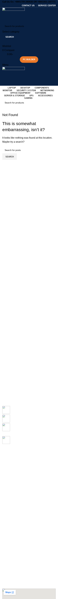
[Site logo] (13, 15)
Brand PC (7, 516)
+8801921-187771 (46, 1)
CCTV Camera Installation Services (19, 543)
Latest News (8, 586)
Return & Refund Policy (13, 575)
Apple (5, 463)
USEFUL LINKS (10, 554)
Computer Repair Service (14, 532)
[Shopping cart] (3, 83)
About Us (6, 559)
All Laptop (7, 453)
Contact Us (7, 570)
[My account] (3, 42)
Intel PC (6, 506)
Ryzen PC (7, 511)
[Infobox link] (29, 410)
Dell (4, 469)
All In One (7, 501)
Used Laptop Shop (11, 527)
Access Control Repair (13, 548)
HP (3, 474)
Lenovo (6, 479)
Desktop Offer (9, 495)
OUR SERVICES (10, 522)
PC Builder (29, 59)
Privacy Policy (9, 564)
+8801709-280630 (24, 1)
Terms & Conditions (11, 580)
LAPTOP (6, 447)
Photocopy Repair (11, 538)
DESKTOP (7, 485)
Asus (4, 458)
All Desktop (7, 490)
